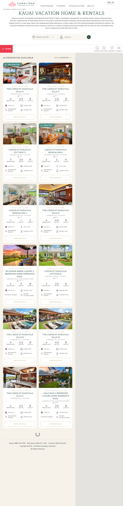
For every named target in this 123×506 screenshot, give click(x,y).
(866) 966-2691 (60, 443)
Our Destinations (47, 6)
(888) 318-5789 (20, 443)
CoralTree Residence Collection (45, 446)
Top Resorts (61, 6)
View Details (19, 117)
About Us (90, 6)
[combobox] (73, 37)
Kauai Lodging (22, 9)
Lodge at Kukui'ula (18, 86)
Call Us (110, 2)
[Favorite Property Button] (31, 66)
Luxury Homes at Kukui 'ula (18, 268)
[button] (6, 73)
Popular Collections (76, 6)
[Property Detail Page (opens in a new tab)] (20, 73)
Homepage (6, 9)
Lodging (13, 9)
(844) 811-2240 (41, 443)
